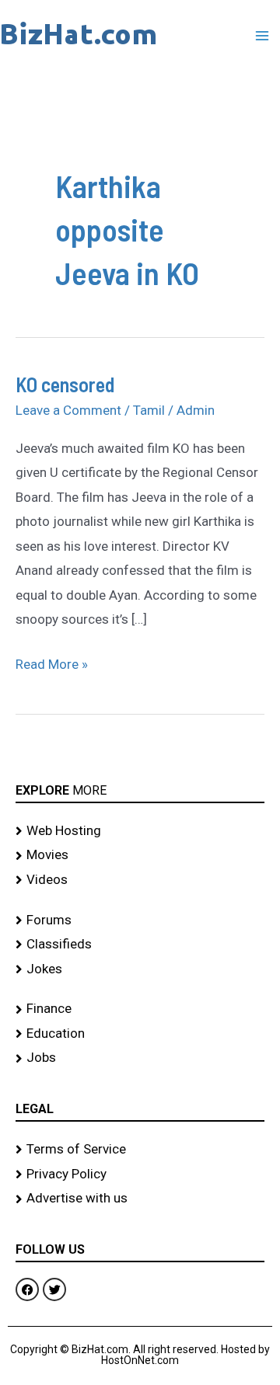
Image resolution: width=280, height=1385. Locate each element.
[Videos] (140, 880)
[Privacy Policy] (140, 1174)
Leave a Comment (68, 410)
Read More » (52, 662)
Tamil (149, 410)
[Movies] (140, 855)
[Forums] (140, 920)
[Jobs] (140, 1058)
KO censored (65, 384)
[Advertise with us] (140, 1198)
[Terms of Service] (140, 1149)
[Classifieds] (140, 944)
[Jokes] (140, 969)
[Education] (140, 1033)
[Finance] (140, 1009)
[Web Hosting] (140, 831)
